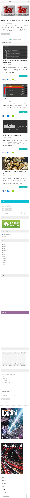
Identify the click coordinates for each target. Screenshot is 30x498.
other (16, 354)
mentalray (4, 363)
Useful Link (4, 489)
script (24, 354)
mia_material (5, 352)
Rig (9, 352)
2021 (4, 252)
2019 (4, 256)
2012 (4, 270)
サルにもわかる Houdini (6, 382)
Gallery (3, 486)
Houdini (10, 64)
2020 (4, 254)
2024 (4, 246)
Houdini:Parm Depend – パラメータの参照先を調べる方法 (15, 61)
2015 (4, 264)
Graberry (3, 376)
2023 (4, 248)
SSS (8, 354)
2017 (4, 260)
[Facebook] (8, 209)
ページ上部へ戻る (28, 496)
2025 (4, 244)
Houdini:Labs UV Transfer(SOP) (12, 135)
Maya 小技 (19, 363)
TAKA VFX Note (4, 380)
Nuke (23, 363)
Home (3, 477)
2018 (4, 258)
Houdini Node (23, 365)
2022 (4, 250)
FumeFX (10, 365)
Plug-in (18, 365)
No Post (20, 354)
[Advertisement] (15, 293)
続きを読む (5, 34)
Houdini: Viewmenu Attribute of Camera (14, 99)
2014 (4, 266)
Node (18, 352)
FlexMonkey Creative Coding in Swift (8, 374)
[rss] (3, 209)
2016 (4, 262)
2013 (4, 268)
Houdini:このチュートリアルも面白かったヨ (14, 172)
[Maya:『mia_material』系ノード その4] (15, 11)
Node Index (4, 480)
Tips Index (4, 483)
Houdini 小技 (14, 352)
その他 (14, 363)
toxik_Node (10, 363)
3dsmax (12, 354)
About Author (4, 492)
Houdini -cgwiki (4, 378)
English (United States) (7, 234)
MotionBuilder (23, 352)
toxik (14, 365)
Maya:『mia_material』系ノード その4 (15, 20)
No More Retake (6, 1)
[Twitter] (6, 209)
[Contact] (11, 209)
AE (3, 365)
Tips (6, 365)
